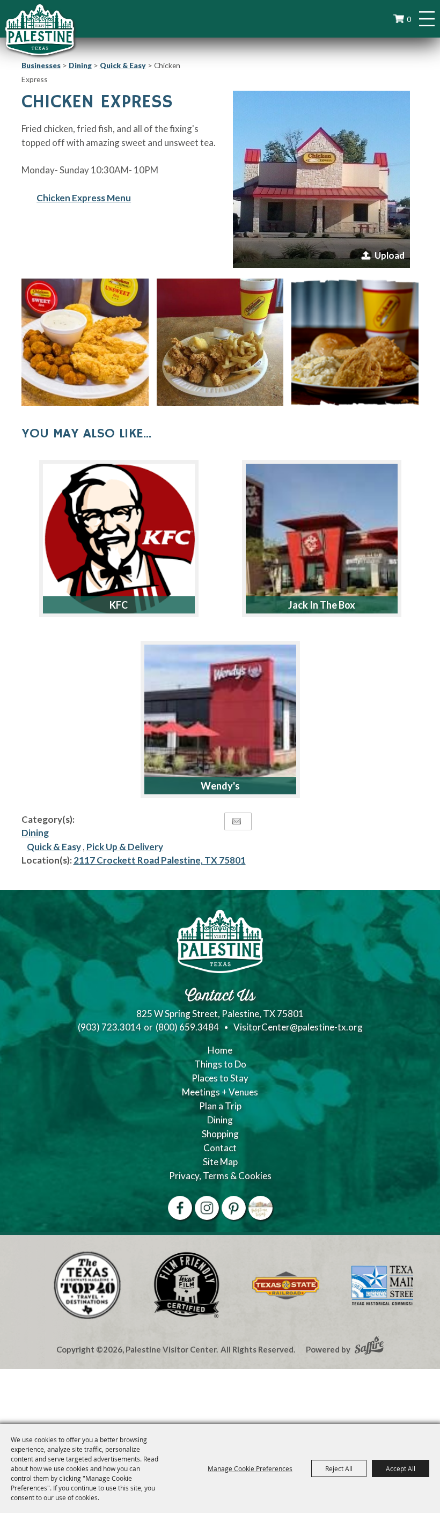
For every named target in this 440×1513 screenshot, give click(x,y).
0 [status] (409, 19)
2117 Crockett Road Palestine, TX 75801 (160, 860)
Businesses (41, 65)
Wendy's (220, 786)
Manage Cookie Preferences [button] (250, 1468)
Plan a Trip (220, 1106)
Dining (80, 65)
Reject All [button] (339, 1468)
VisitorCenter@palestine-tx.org (298, 1027)
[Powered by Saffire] (369, 1346)
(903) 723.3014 (109, 1027)
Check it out (149, 476)
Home (220, 1050)
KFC (118, 605)
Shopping (220, 1133)
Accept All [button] (400, 1468)
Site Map (220, 1161)
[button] (321, 179)
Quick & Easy (123, 65)
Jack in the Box (321, 605)
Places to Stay (220, 1078)
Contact (220, 1147)
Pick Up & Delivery (124, 846)
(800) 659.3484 (187, 1027)
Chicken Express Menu (83, 197)
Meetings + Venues (220, 1092)
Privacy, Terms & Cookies (220, 1175)
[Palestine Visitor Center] (39, 29)
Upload (390, 255)
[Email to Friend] (236, 821)
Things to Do (220, 1064)
